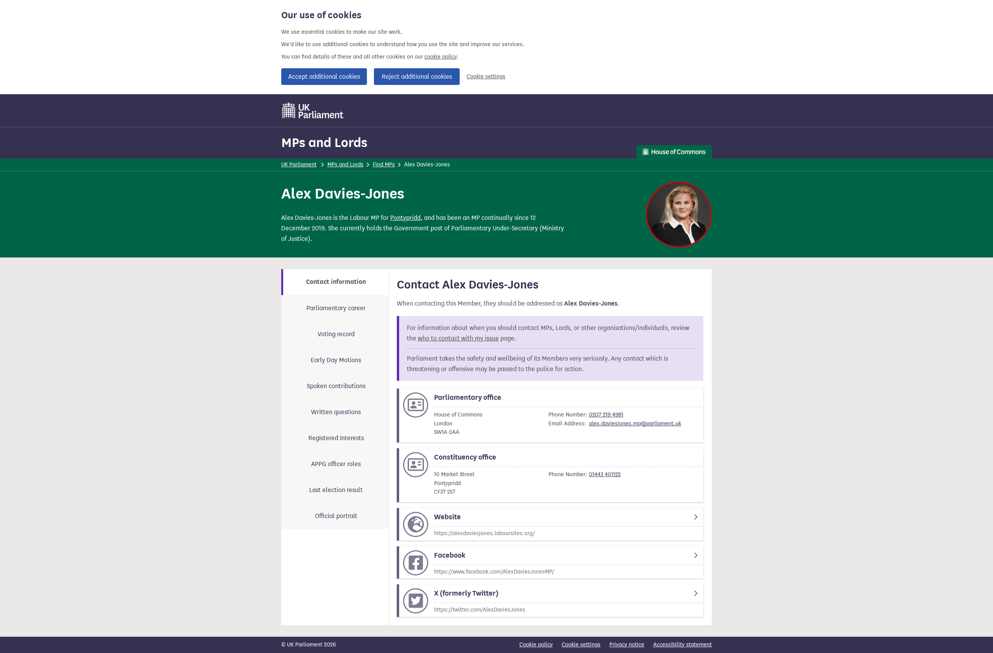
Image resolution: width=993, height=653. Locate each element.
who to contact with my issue (458, 338)
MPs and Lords (324, 142)
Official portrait (336, 516)
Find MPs (384, 164)
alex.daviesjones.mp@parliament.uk (635, 423)
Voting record (336, 334)
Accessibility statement (682, 644)
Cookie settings (486, 76)
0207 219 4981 (606, 414)
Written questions (336, 412)
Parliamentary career (336, 308)
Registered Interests (336, 438)
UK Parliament (299, 164)
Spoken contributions (336, 386)
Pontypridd (405, 217)
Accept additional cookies (324, 76)
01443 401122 (605, 474)
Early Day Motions (336, 360)
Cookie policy (536, 644)
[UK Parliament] (312, 110)
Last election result (336, 490)
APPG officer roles (336, 464)
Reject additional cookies (417, 76)
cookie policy (440, 57)
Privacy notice (626, 644)
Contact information (336, 282)
